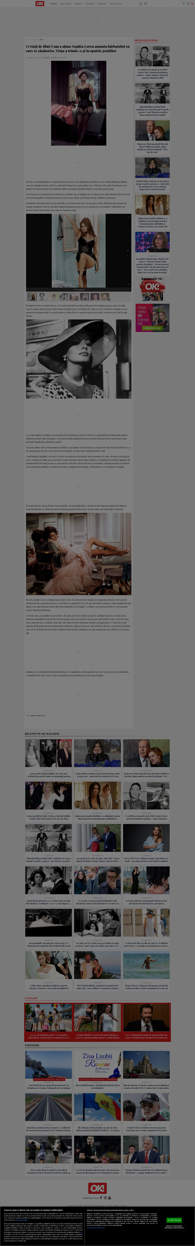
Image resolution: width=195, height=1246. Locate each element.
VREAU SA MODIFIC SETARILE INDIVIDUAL (174, 1227)
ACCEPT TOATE (174, 1220)
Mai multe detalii (21, 1220)
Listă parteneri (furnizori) (96, 1228)
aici (81, 1232)
